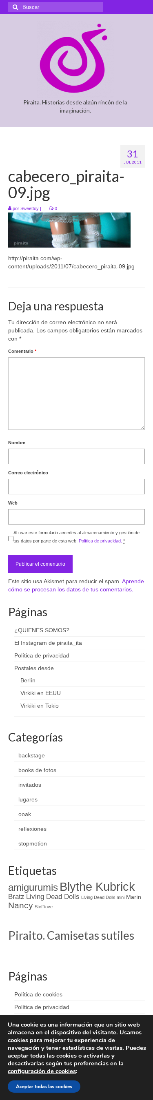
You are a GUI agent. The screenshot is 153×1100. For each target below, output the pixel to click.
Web (13, 502)
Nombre (16, 442)
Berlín (27, 680)
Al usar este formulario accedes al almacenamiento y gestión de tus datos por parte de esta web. (76, 536)
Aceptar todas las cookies (44, 1086)
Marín (133, 897)
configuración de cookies (42, 1071)
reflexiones (32, 829)
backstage (31, 755)
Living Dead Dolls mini (102, 897)
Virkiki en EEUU (40, 693)
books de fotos (37, 770)
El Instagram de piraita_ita (48, 643)
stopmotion (32, 843)
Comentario (22, 351)
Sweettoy (29, 208)
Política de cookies (38, 994)
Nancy (20, 905)
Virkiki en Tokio (39, 705)
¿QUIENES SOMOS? (41, 630)
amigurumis (33, 887)
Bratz (16, 897)
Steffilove (44, 906)
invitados (29, 784)
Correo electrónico (28, 472)
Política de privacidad (41, 655)
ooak (24, 814)
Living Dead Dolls (53, 897)
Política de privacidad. (100, 540)
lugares (28, 799)
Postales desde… (37, 668)
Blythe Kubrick (97, 886)
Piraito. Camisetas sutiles (71, 935)
